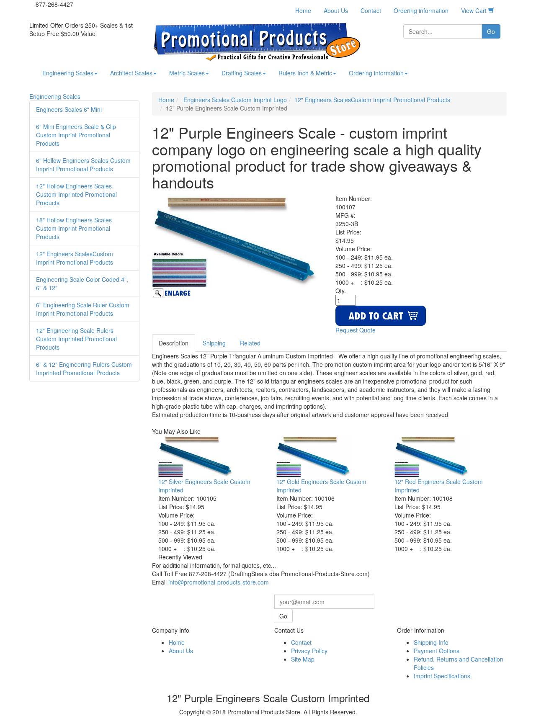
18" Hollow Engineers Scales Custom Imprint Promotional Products (74, 228)
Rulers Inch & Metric (305, 73)
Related (250, 343)
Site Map (302, 659)
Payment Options (436, 650)
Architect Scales (131, 73)
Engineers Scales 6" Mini (69, 109)
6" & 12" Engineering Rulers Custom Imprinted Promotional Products (84, 368)
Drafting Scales (242, 73)
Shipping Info (431, 642)
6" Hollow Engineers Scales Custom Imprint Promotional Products (83, 164)
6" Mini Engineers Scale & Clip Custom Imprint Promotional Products (76, 134)
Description (173, 343)
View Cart (474, 10)
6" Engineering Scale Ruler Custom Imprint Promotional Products (82, 309)
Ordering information (421, 10)
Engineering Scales (67, 73)
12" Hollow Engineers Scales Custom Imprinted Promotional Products (76, 194)
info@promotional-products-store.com (218, 582)
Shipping (214, 343)
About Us (336, 10)
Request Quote (355, 330)
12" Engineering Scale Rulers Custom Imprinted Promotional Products (76, 338)
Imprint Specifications (442, 676)
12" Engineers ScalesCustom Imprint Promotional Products (74, 258)
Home (303, 10)
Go (491, 31)
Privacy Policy (309, 650)
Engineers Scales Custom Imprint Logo (234, 99)
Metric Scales (187, 73)
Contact (371, 10)
